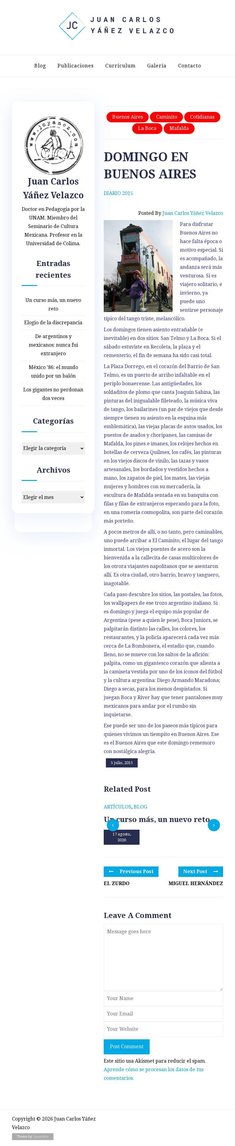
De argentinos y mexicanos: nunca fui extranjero (53, 344)
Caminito (166, 117)
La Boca (147, 128)
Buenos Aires (127, 117)
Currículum (120, 66)
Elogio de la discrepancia (53, 323)
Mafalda (179, 128)
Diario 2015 (118, 193)
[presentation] (113, 825)
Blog (40, 66)
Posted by (180, 213)
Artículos (117, 807)
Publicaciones (76, 66)
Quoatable (41, 1136)
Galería (156, 66)
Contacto (189, 66)
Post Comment (127, 1046)
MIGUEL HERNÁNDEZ (196, 883)
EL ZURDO (116, 883)
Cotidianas (202, 117)
